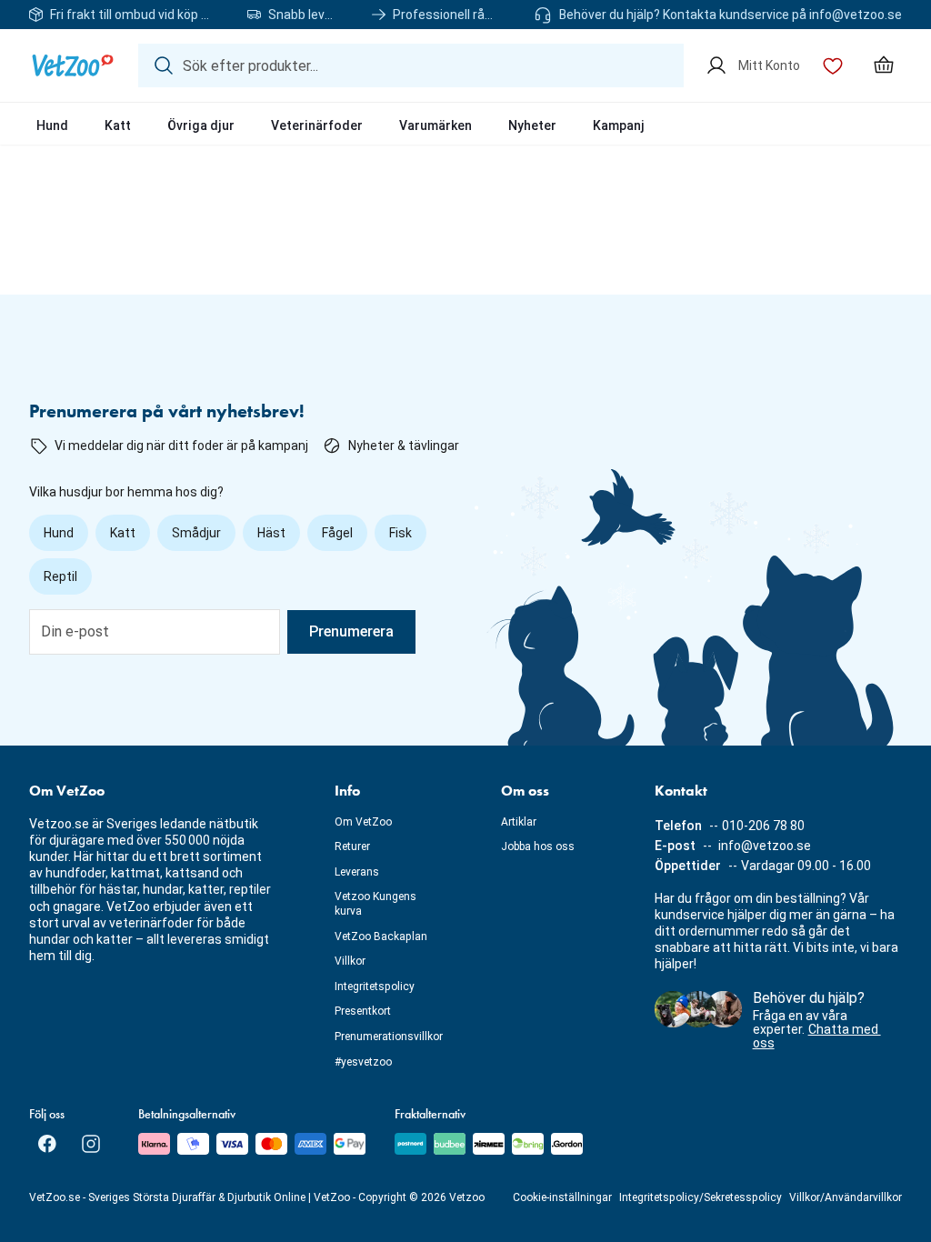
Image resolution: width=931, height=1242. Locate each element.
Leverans (357, 872)
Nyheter (532, 125)
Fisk (400, 533)
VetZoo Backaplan (381, 936)
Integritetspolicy (375, 986)
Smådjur (196, 533)
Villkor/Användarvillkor (845, 1197)
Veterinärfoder (317, 125)
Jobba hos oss (538, 846)
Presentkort (363, 1011)
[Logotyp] (72, 65)
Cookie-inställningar (562, 1197)
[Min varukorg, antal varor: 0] (884, 65)
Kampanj (619, 125)
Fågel (337, 533)
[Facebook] (47, 1144)
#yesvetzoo (363, 1062)
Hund (52, 125)
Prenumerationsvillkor (389, 1036)
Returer (352, 846)
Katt (118, 125)
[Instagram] (91, 1144)
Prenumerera (351, 631)
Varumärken (435, 125)
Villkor (350, 961)
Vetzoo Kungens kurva (375, 903)
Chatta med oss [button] (817, 1036)
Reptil (60, 576)
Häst (271, 533)
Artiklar (518, 822)
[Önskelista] (833, 65)
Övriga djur (201, 125)
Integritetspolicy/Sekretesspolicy (700, 1197)
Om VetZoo (363, 822)
